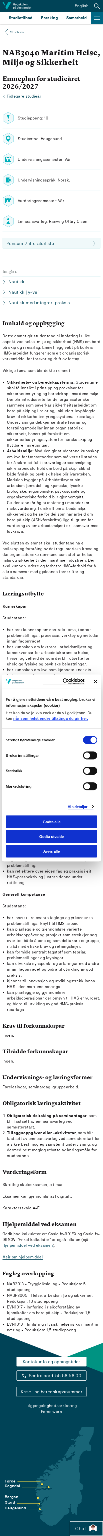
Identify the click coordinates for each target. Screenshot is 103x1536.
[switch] (90, 756)
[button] (97, 6)
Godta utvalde (51, 836)
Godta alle (51, 822)
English (81, 5)
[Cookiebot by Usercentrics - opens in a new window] (63, 681)
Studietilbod (20, 17)
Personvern (51, 1411)
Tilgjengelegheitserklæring (51, 1405)
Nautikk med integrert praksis (39, 302)
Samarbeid (76, 17)
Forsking (49, 17)
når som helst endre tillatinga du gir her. (50, 718)
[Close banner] (95, 681)
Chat (80, 1529)
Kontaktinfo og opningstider (51, 1361)
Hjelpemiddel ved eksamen (27, 1245)
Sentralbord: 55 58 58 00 (55, 1375)
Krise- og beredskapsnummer (51, 1391)
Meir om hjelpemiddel (22, 1257)
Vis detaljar (78, 806)
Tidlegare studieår (24, 96)
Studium (17, 32)
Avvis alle (51, 851)
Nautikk (16, 281)
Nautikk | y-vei (23, 292)
